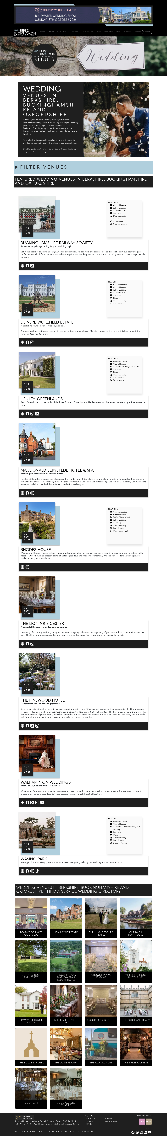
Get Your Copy (87, 32)
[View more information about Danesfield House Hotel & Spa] (136, 956)
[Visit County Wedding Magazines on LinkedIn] (146, 1132)
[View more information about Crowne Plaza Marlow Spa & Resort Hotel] (66, 956)
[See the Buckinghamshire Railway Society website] (23, 266)
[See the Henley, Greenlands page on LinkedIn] (37, 413)
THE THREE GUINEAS (135, 1063)
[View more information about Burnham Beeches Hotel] (101, 913)
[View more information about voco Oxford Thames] (66, 1084)
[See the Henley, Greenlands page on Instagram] (32, 413)
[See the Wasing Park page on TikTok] (37, 871)
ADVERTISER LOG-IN (143, 1116)
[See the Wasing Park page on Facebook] (28, 871)
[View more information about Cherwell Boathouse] (136, 913)
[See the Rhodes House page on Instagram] (28, 567)
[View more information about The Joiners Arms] (66, 1044)
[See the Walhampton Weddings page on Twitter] (32, 802)
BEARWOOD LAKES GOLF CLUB (31, 933)
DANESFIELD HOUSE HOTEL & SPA (136, 976)
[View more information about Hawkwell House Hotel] (31, 1001)
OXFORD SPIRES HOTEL (101, 1020)
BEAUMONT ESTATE (66, 932)
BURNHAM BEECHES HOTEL (101, 933)
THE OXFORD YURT (101, 1063)
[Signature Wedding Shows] (83, 15)
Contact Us (91, 1119)
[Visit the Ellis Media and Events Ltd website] (24, 1117)
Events (75, 32)
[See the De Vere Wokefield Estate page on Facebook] (28, 342)
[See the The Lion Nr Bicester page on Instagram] (32, 643)
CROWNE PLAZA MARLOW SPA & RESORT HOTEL (66, 977)
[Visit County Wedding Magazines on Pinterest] (137, 1132)
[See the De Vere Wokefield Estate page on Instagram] (32, 342)
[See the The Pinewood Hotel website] (23, 726)
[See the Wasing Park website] (23, 871)
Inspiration (108, 32)
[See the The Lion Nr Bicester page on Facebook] (28, 643)
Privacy (89, 1124)
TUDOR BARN (31, 1103)
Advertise (127, 32)
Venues (51, 32)
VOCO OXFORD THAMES (66, 1104)
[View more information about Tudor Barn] (31, 1084)
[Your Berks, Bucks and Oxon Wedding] (25, 33)
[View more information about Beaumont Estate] (66, 913)
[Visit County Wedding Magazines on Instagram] (141, 1132)
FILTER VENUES (44, 167)
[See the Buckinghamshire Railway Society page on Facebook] (28, 266)
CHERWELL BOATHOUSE (135, 933)
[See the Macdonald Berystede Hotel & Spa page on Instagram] (32, 493)
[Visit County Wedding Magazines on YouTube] (150, 1132)
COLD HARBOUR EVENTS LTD (31, 976)
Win (118, 32)
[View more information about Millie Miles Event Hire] (66, 1001)
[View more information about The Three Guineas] (136, 1044)
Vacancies (90, 1121)
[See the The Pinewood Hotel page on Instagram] (37, 726)
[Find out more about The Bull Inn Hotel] (31, 1044)
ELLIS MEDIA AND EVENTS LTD (43, 1131)
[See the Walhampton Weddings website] (23, 802)
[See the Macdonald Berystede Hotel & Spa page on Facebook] (28, 493)
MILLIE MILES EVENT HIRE (66, 1021)
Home (42, 32)
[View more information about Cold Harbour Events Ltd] (31, 956)
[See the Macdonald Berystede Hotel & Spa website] (23, 493)
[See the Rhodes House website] (23, 567)
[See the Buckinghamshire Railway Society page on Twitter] (32, 266)
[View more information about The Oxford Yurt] (101, 1044)
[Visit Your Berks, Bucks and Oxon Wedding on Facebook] (133, 1132)
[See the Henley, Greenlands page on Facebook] (28, 413)
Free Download (111, 1121)
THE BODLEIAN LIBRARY (136, 1020)
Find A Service (63, 32)
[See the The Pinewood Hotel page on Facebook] (28, 726)
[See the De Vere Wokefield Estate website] (23, 342)
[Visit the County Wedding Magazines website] (149, 1121)
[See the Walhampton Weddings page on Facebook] (28, 802)
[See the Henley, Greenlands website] (23, 413)
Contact (137, 32)
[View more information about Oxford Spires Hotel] (101, 1001)
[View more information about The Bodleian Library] (136, 1001)
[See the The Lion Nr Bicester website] (23, 643)
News (99, 32)
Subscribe (147, 32)
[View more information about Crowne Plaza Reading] (101, 956)
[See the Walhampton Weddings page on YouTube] (42, 802)
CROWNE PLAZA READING (101, 976)
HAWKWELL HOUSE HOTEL (31, 1021)
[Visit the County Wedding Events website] (142, 1121)
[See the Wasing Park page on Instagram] (32, 871)
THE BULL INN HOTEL (31, 1063)
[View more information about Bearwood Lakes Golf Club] (31, 913)
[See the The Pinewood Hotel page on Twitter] (32, 726)
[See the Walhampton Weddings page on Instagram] (37, 802)
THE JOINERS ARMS (66, 1063)
